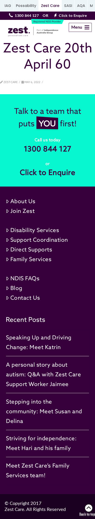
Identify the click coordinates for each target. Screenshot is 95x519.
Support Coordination (39, 239)
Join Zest (22, 210)
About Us (23, 201)
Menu (81, 28)
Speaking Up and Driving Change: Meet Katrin (38, 342)
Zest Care (50, 5)
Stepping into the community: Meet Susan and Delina (44, 411)
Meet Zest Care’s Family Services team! (38, 470)
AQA (81, 5)
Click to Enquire (73, 16)
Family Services (31, 259)
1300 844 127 (27, 16)
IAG (8, 5)
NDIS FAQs (25, 278)
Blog (16, 288)
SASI (68, 5)
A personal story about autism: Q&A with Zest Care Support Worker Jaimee (43, 374)
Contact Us (25, 297)
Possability (26, 5)
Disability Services (34, 230)
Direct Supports (31, 249)
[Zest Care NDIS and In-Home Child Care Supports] (27, 31)
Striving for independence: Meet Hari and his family (41, 443)
